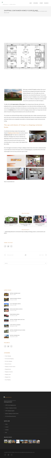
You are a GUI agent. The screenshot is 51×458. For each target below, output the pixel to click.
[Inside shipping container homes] (26, 441)
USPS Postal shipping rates (10, 405)
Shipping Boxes (8, 369)
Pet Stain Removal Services (10, 416)
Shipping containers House (15, 293)
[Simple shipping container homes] (30, 441)
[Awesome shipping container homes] (34, 441)
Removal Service (8, 364)
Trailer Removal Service (14, 314)
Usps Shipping (8, 379)
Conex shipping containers (15, 324)
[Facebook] (5, 246)
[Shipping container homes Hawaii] (5, 441)
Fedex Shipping (8, 356)
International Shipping (9, 358)
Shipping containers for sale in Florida (17, 330)
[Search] (45, 263)
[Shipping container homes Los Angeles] (38, 441)
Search (46, 3)
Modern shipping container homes (11, 413)
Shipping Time (7, 377)
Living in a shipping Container (11, 408)
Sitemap (41, 3)
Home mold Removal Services (15, 298)
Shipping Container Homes (41, 11)
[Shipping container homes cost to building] (10, 441)
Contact (6, 427)
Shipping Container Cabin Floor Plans (17, 319)
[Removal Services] (9, 2)
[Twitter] (8, 246)
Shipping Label (8, 374)
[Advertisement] (25, 28)
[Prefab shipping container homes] (22, 441)
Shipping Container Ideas (14, 335)
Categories (35, 3)
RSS (6, 432)
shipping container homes (13, 133)
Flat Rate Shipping (8, 361)
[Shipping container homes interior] (18, 441)
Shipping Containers (9, 371)
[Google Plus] (11, 246)
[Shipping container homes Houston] (14, 441)
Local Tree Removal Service (15, 303)
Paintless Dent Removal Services (16, 309)
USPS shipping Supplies (9, 410)
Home (30, 3)
